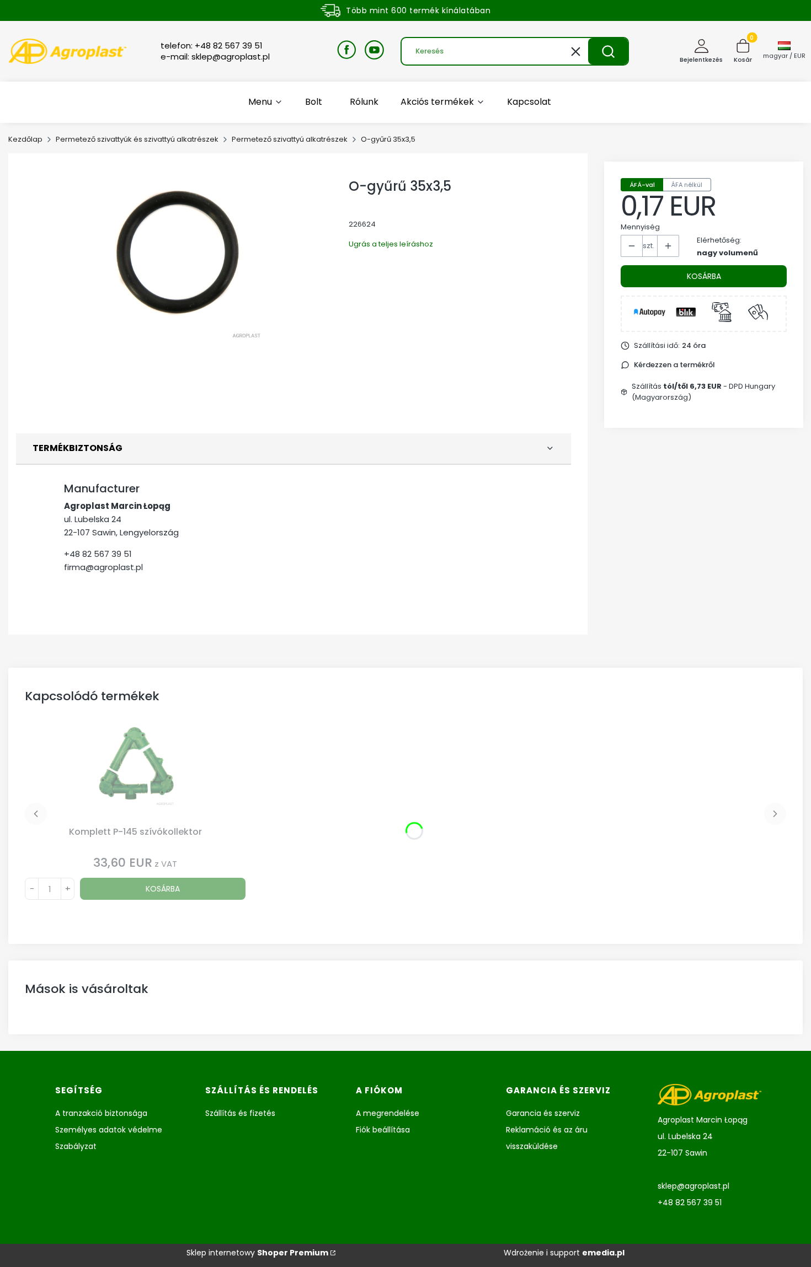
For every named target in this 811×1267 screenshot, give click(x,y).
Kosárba (704, 276)
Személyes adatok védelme (108, 1129)
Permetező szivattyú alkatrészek (290, 139)
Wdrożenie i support (564, 1252)
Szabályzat (76, 1146)
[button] (608, 51)
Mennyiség (640, 227)
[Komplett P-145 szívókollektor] (135, 772)
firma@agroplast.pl (103, 567)
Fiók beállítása (383, 1129)
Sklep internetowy (257, 1252)
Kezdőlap (25, 139)
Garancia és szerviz (543, 1113)
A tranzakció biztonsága (101, 1113)
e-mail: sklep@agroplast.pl (215, 56)
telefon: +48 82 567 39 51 (212, 45)
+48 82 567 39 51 (98, 554)
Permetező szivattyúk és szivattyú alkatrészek (137, 139)
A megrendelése (387, 1113)
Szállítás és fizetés (240, 1113)
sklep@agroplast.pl (693, 1185)
